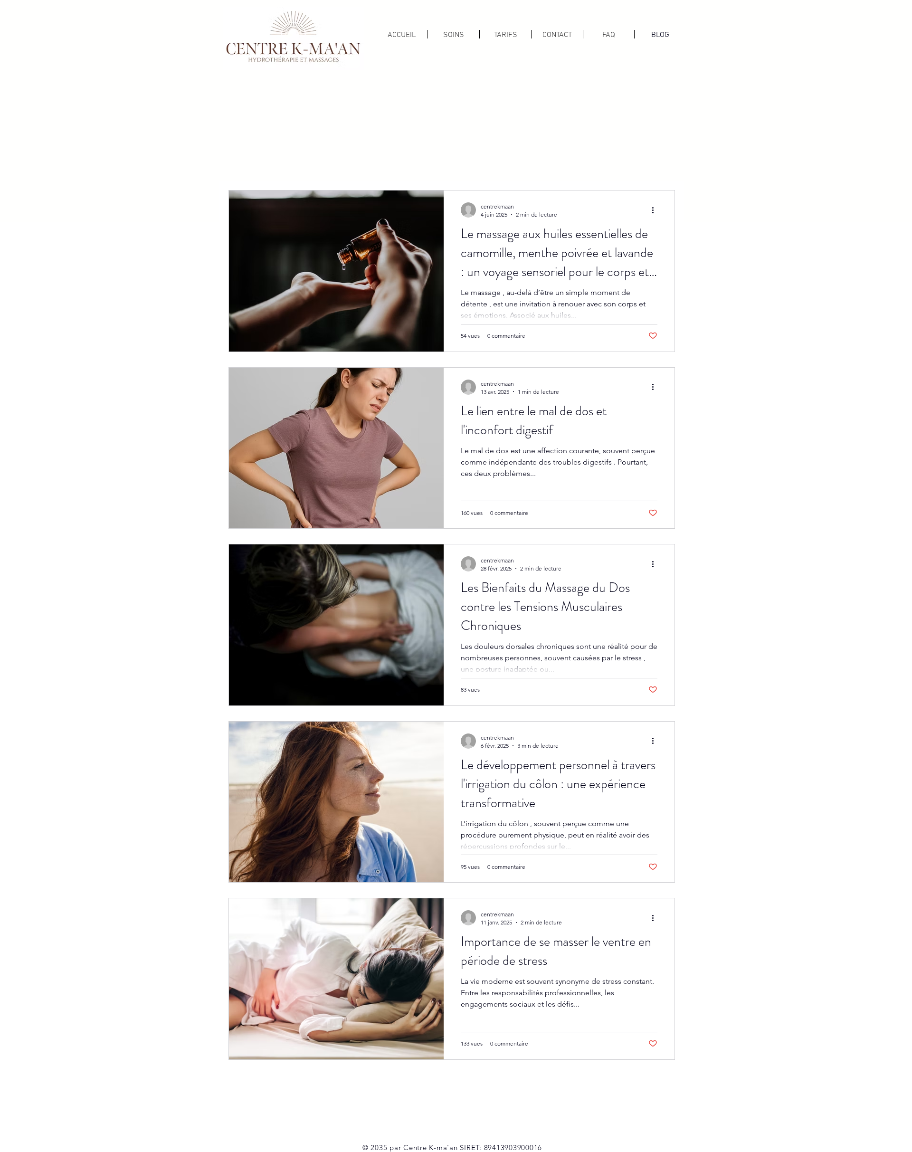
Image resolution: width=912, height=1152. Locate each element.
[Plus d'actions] (656, 210)
